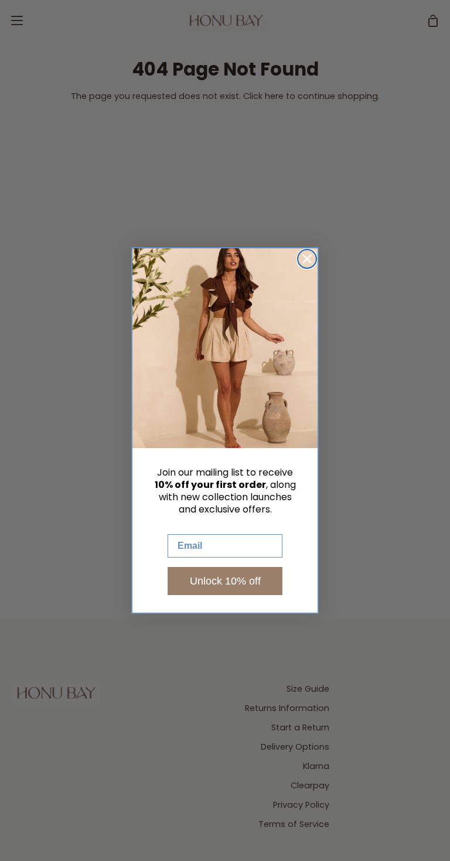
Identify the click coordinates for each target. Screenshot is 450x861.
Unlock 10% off (225, 581)
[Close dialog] (307, 259)
